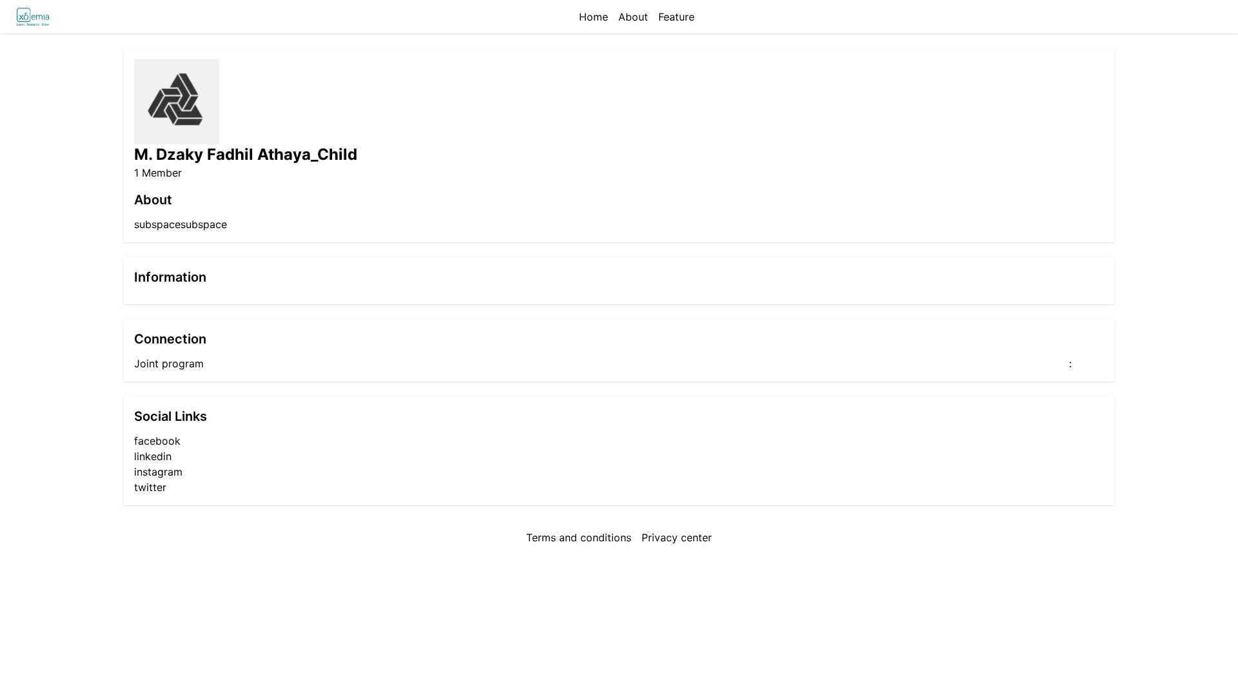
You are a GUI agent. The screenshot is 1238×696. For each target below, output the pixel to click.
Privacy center (677, 537)
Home (593, 16)
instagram (158, 471)
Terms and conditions (578, 537)
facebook (157, 440)
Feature (676, 16)
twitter (150, 487)
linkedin (153, 456)
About (633, 16)
